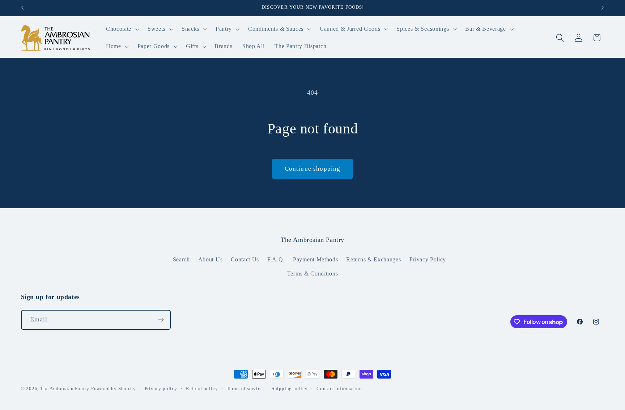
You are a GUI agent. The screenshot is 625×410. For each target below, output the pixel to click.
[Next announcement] (603, 8)
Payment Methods (315, 259)
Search (181, 259)
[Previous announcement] (22, 8)
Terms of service (245, 388)
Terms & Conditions (312, 273)
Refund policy (202, 388)
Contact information (339, 388)
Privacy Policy (427, 259)
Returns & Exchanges (373, 259)
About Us (210, 259)
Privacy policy (161, 388)
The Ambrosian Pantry (64, 388)
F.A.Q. (276, 259)
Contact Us (245, 259)
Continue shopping (313, 168)
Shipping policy (290, 388)
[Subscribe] (161, 320)
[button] (122, 29)
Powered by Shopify (113, 388)
